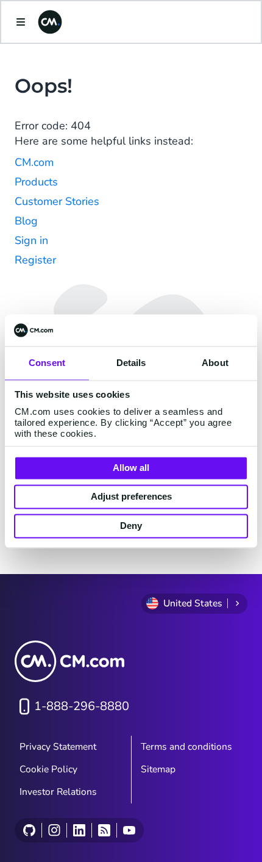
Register (35, 260)
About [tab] (215, 362)
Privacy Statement (57, 746)
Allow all (131, 467)
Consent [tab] (47, 362)
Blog (26, 221)
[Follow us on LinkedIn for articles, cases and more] (78, 830)
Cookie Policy (48, 769)
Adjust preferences (131, 497)
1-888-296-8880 (81, 706)
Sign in (31, 240)
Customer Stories (57, 201)
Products (36, 181)
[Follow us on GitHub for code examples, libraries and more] (29, 830)
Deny (131, 525)
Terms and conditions (186, 746)
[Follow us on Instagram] (53, 830)
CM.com (34, 162)
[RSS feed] (103, 830)
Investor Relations (58, 792)
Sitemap (158, 769)
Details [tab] (131, 362)
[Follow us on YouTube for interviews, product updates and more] (128, 830)
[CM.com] (50, 22)
